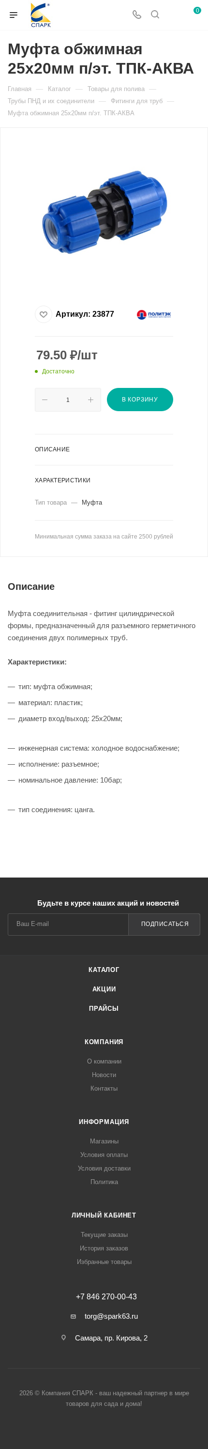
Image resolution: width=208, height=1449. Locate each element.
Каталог (104, 969)
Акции (104, 989)
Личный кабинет (104, 1215)
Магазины (104, 1141)
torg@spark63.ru (111, 1316)
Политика (104, 1182)
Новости (104, 1075)
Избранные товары (104, 1261)
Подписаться (165, 924)
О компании (104, 1061)
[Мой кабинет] (173, 15)
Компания (104, 1042)
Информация (104, 1121)
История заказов (104, 1248)
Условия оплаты (104, 1154)
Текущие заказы (104, 1234)
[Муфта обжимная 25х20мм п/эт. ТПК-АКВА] (104, 213)
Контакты (104, 1088)
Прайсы (104, 1008)
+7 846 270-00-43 (106, 1297)
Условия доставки (104, 1168)
